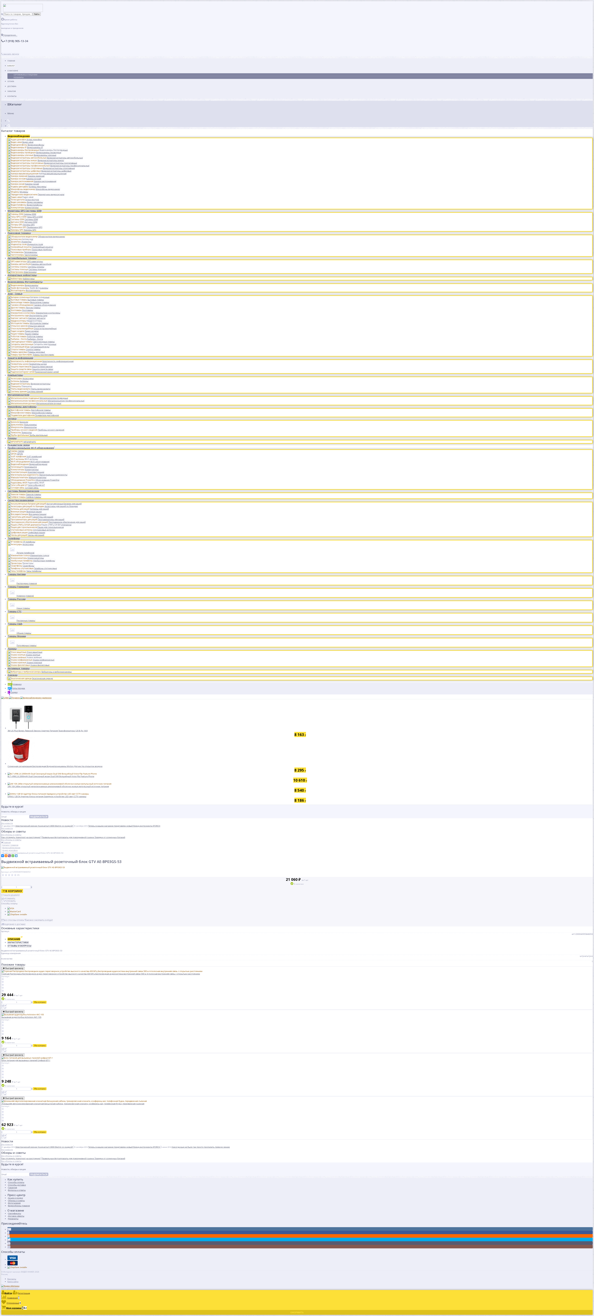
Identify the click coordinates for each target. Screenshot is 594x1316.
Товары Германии (18, 586)
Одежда (12, 675)
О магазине (12, 70)
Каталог (11, 66)
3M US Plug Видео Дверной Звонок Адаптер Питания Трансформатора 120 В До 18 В (48, 730)
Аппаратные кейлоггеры (22, 275)
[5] (15, 875)
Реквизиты (19, 77)
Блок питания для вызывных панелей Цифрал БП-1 (26, 1060)
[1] (3, 875)
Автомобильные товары (22, 258)
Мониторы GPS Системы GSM (24, 210)
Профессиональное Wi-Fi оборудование (31, 447)
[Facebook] (8, 1232)
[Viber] (9, 855)
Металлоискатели (18, 394)
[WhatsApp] (12, 855)
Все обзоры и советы (11, 834)
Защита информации (20, 357)
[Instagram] (8, 1247)
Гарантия (11, 91)
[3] (9, 875)
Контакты (11, 96)
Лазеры (12, 648)
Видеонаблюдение (19, 136)
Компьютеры (15, 375)
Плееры (12, 438)
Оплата (10, 81)
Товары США (15, 623)
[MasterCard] (14, 911)
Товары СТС (15, 611)
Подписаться (38, 816)
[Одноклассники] (6, 855)
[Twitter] (9, 1239)
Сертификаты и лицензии (25, 75)
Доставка (11, 86)
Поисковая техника (19, 233)
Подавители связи (19, 445)
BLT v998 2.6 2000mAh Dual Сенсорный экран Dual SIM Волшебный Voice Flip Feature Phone (51, 776)
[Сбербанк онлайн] (17, 914)
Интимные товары (19, 668)
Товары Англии (17, 574)
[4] (12, 875)
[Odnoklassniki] (8, 1236)
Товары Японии (17, 636)
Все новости (7, 823)
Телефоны (14, 538)
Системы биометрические (23, 491)
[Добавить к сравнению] (4, 1005)
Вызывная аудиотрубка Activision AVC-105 (21, 1017)
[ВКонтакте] (2, 855)
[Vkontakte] (9, 1229)
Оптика (12, 418)
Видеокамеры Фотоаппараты (25, 281)
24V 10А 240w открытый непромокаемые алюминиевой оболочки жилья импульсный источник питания (58, 786)
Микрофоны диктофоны (22, 406)
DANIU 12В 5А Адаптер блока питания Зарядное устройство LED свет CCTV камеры (47, 796)
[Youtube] (8, 1243)
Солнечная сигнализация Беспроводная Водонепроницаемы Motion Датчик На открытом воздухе (55, 766)
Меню (10, 113)
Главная (11, 61)
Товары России (17, 599)
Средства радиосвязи (21, 500)
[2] (6, 875)
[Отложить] (4, 1008)
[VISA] (10, 908)
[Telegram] (16, 855)
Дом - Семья (15, 293)
